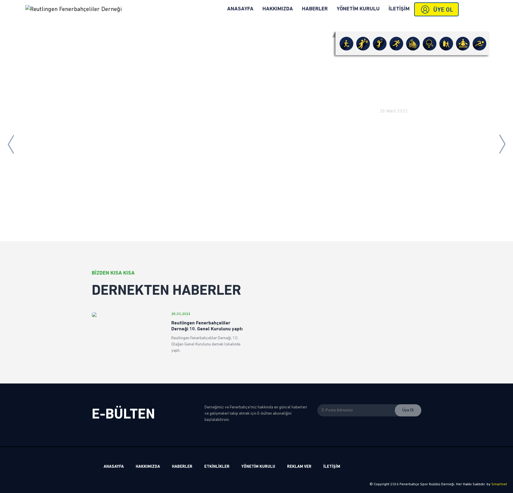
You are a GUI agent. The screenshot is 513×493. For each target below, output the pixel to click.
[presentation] (10, 144)
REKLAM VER (299, 467)
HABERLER (315, 9)
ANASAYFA (240, 9)
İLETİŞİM (399, 9)
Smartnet (499, 484)
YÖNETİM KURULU (358, 9)
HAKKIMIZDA (277, 9)
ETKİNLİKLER (216, 467)
